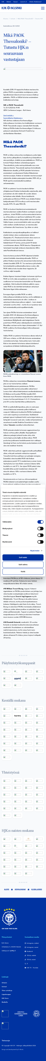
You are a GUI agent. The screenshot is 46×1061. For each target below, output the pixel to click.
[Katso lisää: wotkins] (28, 788)
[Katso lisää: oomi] (18, 678)
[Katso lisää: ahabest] (7, 808)
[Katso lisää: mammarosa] (7, 815)
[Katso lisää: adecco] (28, 716)
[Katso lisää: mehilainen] (18, 685)
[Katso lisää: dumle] (18, 743)
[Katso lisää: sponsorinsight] (18, 815)
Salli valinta (23, 564)
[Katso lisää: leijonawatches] (28, 723)
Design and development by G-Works (12, 1049)
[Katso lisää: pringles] (39, 788)
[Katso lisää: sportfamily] (7, 802)
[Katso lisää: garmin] (39, 795)
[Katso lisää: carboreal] (18, 709)
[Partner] (5, 1013)
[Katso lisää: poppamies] (18, 781)
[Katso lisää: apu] (39, 723)
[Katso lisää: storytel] (39, 716)
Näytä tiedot (34, 551)
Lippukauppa (6, 994)
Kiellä (23, 571)
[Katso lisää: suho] (28, 808)
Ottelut (4, 983)
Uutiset (12, 18)
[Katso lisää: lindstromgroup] (7, 795)
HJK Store (5, 998)
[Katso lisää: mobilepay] (7, 709)
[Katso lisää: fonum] (39, 846)
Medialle (5, 1002)
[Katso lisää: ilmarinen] (28, 730)
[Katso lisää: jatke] (18, 723)
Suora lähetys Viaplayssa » (13, 118)
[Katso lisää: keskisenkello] (28, 839)
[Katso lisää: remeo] (39, 750)
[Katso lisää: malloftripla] (18, 737)
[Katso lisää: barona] (18, 716)
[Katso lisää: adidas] (18, 672)
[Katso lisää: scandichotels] (7, 757)
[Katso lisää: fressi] (18, 853)
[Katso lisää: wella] (28, 853)
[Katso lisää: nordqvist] (7, 716)
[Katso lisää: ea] (7, 750)
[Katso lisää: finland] (18, 860)
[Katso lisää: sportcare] (18, 808)
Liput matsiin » (8, 115)
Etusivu (5, 18)
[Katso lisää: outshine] (28, 795)
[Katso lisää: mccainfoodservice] (18, 788)
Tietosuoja (6, 1041)
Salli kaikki (23, 557)
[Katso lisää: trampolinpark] (7, 781)
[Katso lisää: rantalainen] (18, 839)
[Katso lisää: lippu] (18, 802)
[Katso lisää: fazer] (7, 743)
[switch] (40, 528)
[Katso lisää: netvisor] (18, 750)
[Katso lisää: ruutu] (7, 678)
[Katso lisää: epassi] (39, 853)
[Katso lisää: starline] (18, 730)
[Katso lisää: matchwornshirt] (39, 802)
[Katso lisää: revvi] (7, 672)
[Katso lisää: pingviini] (28, 709)
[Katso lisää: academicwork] (7, 737)
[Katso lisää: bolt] (28, 678)
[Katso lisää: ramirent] (28, 737)
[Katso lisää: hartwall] (28, 672)
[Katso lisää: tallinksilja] (39, 678)
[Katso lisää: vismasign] (28, 750)
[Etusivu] (12, 7)
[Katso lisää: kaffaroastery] (7, 788)
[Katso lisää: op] (39, 672)
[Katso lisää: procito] (39, 808)
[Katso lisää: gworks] (28, 802)
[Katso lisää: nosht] (28, 781)
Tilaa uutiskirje (7, 990)
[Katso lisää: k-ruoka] (39, 743)
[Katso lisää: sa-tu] (18, 795)
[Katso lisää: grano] (28, 743)
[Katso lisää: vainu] (28, 846)
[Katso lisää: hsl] (39, 737)
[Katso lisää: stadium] (7, 685)
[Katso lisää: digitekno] (7, 723)
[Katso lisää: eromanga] (39, 781)
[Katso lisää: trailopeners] (39, 709)
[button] (42, 8)
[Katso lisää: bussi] (39, 730)
